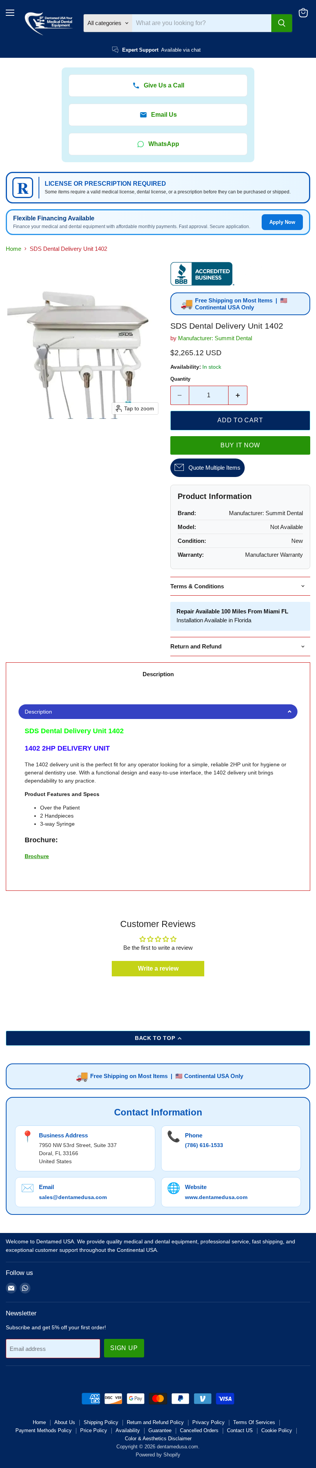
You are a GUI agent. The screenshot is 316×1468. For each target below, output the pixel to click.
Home (13, 248)
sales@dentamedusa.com (73, 1197)
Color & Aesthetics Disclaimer (158, 1438)
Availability (128, 1430)
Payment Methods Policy (43, 1430)
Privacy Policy (208, 1422)
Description (158, 674)
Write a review (158, 968)
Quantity (180, 379)
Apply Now (282, 222)
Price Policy (93, 1430)
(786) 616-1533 (204, 1145)
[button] (158, 711)
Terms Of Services (254, 1422)
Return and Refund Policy (155, 1422)
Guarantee (159, 1430)
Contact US (240, 1430)
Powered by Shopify (158, 1455)
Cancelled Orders (199, 1430)
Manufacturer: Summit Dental (215, 338)
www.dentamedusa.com (216, 1197)
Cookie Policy (276, 1430)
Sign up (124, 1348)
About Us (64, 1422)
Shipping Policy (101, 1422)
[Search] (281, 23)
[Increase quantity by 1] (238, 395)
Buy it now (240, 445)
